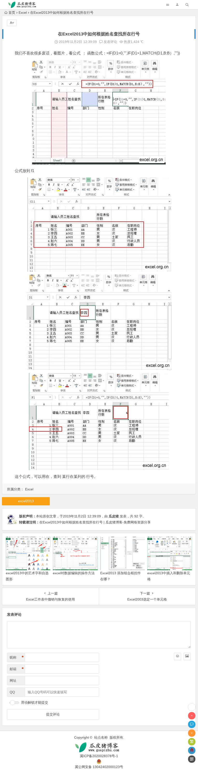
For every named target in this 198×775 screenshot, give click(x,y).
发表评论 (110, 42)
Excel (23, 12)
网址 (13, 680)
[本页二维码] (192, 759)
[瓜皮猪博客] (99, 747)
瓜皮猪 (114, 516)
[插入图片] (187, 656)
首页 (11, 12)
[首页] (192, 707)
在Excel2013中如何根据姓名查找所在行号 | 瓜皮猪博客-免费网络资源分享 (95, 522)
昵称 (17, 657)
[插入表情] (177, 656)
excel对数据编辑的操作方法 (74, 573)
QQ (12, 692)
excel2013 (26, 501)
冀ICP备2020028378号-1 (99, 756)
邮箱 (17, 669)
